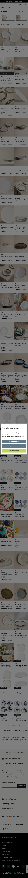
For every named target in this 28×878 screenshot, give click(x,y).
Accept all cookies (14, 450)
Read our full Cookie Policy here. (15, 436)
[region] (14, 439)
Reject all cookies (14, 446)
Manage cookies (14, 441)
